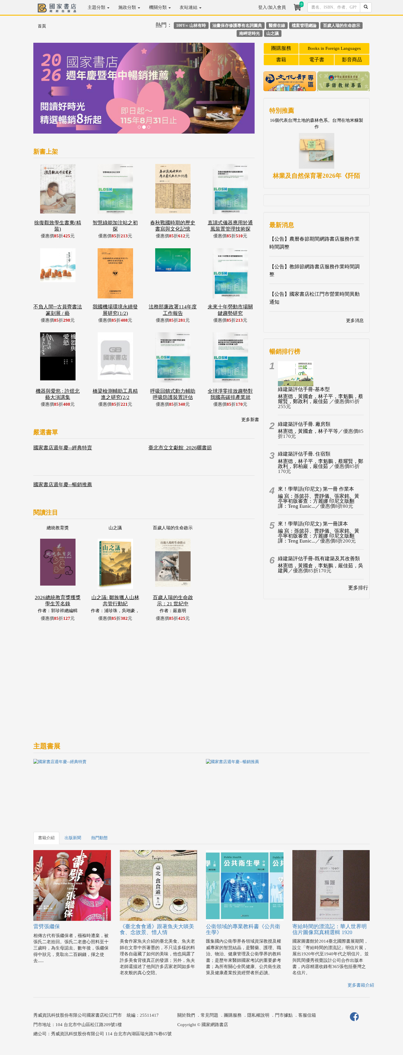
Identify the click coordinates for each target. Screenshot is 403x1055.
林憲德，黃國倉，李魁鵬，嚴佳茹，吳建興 (320, 568)
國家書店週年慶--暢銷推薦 (62, 484)
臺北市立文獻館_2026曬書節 (180, 448)
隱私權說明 (258, 1015)
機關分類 (158, 7)
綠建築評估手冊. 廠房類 (304, 424)
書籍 (281, 60)
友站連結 (189, 7)
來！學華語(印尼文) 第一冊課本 (313, 524)
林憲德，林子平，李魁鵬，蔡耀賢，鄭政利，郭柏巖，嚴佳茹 (320, 464)
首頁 (42, 26)
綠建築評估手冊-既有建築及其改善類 (319, 558)
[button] (50, 91)
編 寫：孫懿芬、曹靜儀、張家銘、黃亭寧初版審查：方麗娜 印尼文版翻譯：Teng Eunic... (318, 501)
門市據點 (284, 1015)
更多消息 (355, 320)
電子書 (316, 60)
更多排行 (358, 588)
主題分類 (97, 7)
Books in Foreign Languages (334, 48)
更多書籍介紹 (361, 985)
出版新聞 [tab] (73, 838)
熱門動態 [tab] (99, 838)
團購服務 (281, 48)
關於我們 (186, 1015)
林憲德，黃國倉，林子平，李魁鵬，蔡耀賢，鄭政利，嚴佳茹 (320, 399)
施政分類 (127, 7)
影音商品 (352, 60)
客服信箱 (307, 1015)
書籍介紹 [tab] (46, 838)
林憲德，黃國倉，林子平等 (308, 431)
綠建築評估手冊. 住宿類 (304, 454)
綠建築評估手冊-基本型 (304, 389)
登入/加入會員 (272, 7)
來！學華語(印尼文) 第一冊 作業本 (316, 489)
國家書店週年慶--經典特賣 (62, 448)
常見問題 (209, 1015)
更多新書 (250, 419)
